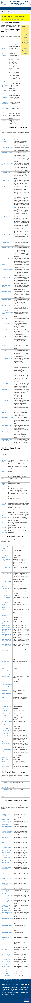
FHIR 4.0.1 (17, 981)
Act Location (4, 475)
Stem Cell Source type (6, 715)
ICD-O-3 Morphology (6, 617)
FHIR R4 (26, 16)
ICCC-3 (3, 609)
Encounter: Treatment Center (7, 258)
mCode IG (24, 201)
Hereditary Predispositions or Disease (5, 606)
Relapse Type (4, 511)
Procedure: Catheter (6, 330)
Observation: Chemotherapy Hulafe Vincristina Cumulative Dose (7, 862)
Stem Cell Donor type (6, 706)
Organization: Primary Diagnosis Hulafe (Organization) (6, 937)
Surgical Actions (5, 728)
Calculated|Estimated (6, 570)
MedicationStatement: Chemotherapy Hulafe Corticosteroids (6, 867)
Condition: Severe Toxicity (7, 234)
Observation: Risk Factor (7, 305)
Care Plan (4, 90)
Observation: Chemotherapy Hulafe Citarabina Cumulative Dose (7, 838)
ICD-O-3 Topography (6, 619)
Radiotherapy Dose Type (7, 670)
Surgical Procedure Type (7, 730)
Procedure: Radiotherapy (7, 366)
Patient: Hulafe (5, 949)
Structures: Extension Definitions (25, 39)
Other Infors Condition (6, 654)
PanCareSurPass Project (12, 979)
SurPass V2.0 (4, 115)
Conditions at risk (5, 686)
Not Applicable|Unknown (7, 625)
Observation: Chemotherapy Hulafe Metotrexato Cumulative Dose (7, 852)
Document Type (5, 591)
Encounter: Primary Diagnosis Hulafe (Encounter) (6, 892)
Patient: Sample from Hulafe (7, 946)
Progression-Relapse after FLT (4, 99)
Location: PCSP (5, 264)
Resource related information (4, 516)
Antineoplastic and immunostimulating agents (5, 763)
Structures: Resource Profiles (25, 34)
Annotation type (5, 557)
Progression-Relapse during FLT (5, 104)
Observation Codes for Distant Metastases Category (6, 631)
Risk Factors (4, 690)
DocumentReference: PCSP (7, 247)
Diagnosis (4, 48)
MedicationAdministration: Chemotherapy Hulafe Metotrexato (7, 847)
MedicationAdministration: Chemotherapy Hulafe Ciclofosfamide (7, 823)
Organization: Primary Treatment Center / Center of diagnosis (7, 312)
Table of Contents (10, 984)
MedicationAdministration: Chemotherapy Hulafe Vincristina (7, 857)
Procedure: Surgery (6, 400)
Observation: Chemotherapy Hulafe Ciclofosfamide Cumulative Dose (7, 828)
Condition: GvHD (5, 180)
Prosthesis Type (5, 658)
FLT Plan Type (5, 595)
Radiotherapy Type (5, 676)
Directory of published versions (15, 19)
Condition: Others (5, 186)
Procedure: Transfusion (6, 975)
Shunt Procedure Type (6, 724)
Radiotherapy (4, 93)
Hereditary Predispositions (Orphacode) (5, 650)
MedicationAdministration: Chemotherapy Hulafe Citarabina (7, 833)
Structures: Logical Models (25, 29)
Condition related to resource (4, 471)
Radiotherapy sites (5, 766)
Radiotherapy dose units (6, 665)
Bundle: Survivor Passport (7, 147)
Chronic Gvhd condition (7, 704)
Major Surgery (5, 81)
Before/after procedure (6, 718)
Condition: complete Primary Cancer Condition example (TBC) (7, 878)
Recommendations (5, 679)
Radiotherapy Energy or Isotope (4, 503)
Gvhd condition (5, 708)
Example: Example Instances (25, 52)
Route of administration (6, 693)
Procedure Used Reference (4, 498)
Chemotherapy (5, 44)
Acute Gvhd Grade (5, 702)
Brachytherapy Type (6, 567)
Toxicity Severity (5, 757)
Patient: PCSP (4, 318)
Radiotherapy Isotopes (6, 674)
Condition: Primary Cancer (7, 196)
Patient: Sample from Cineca (7, 941)
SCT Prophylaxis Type (6, 713)
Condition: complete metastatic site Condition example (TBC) (7, 883)
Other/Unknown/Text (6, 656)
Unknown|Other (5, 759)
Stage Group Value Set (6, 573)
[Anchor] (20, 22)
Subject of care (5, 112)
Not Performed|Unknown (7, 627)
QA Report (19, 984)
